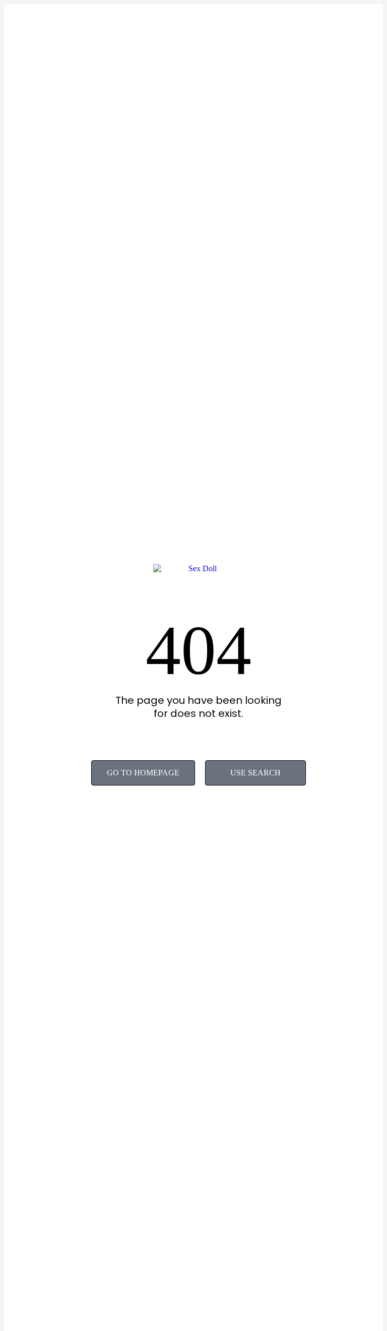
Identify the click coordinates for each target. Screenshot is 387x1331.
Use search (255, 772)
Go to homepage (143, 772)
